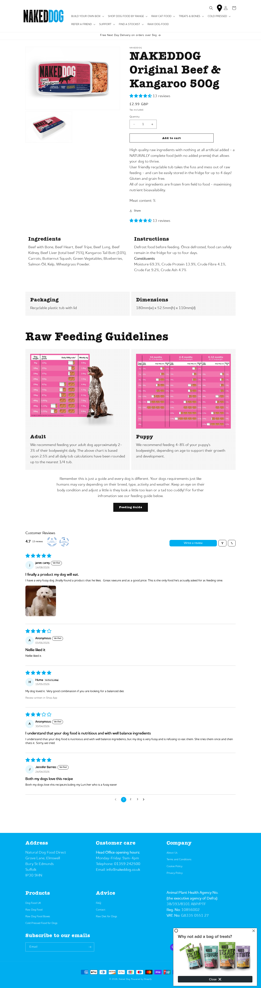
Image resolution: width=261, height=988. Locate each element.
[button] (87, 16)
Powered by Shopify (141, 979)
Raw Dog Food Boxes (37, 916)
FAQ (98, 903)
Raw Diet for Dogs (106, 916)
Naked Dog (124, 979)
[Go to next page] (145, 799)
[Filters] (222, 543)
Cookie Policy (174, 866)
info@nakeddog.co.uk (123, 870)
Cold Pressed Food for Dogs (41, 923)
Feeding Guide (130, 507)
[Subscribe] (90, 946)
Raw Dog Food (33, 909)
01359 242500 (127, 864)
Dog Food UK (33, 903)
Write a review (193, 543)
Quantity (134, 117)
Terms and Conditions (179, 859)
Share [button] (137, 210)
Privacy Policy (174, 873)
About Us (172, 852)
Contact (100, 909)
